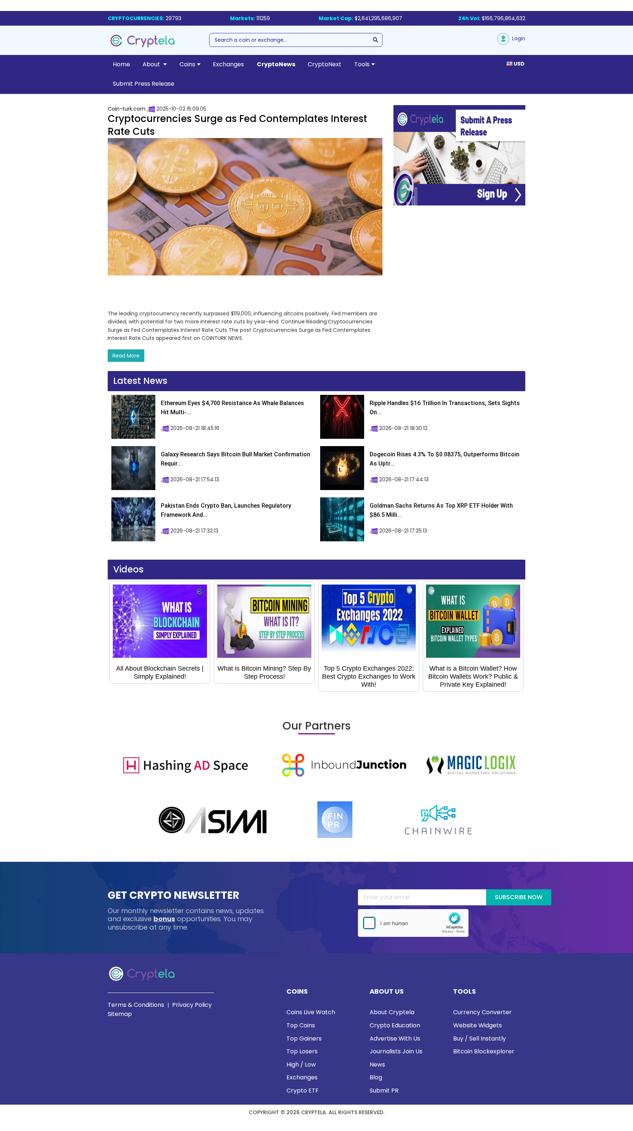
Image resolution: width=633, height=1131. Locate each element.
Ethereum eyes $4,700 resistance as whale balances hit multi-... (232, 408)
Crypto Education (395, 1025)
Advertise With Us (395, 1038)
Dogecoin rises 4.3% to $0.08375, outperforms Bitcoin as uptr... (444, 459)
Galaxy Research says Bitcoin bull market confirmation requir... (235, 459)
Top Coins (300, 1025)
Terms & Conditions (136, 1005)
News (377, 1064)
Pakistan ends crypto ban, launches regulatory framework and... (226, 510)
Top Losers (302, 1051)
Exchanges (228, 64)
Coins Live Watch (310, 1012)
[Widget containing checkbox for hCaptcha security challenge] (413, 923)
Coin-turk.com (126, 108)
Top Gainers (304, 1038)
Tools (362, 64)
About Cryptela (392, 1012)
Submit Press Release (143, 83)
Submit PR (384, 1090)
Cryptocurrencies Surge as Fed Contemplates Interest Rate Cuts (237, 125)
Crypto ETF (302, 1090)
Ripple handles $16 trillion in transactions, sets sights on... (445, 408)
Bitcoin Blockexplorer (483, 1051)
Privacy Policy (192, 1005)
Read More (126, 355)
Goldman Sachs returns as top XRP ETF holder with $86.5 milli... (441, 510)
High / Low (301, 1064)
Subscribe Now (519, 897)
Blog (376, 1077)
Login (517, 38)
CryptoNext (324, 64)
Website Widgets (477, 1025)
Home (121, 64)
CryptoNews (276, 64)
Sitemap (120, 1014)
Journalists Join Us (396, 1051)
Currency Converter (482, 1012)
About (152, 64)
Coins (187, 64)
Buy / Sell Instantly (479, 1038)
